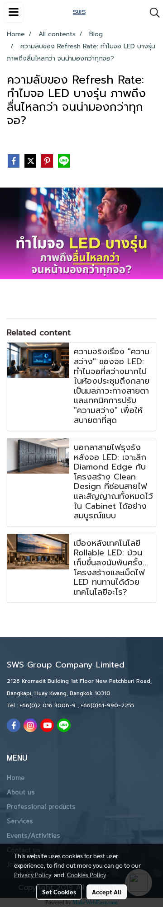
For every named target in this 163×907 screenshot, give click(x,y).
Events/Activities (33, 836)
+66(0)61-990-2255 (107, 705)
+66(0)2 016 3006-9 (48, 705)
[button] (152, 13)
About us (21, 793)
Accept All (106, 892)
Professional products (41, 807)
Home (15, 778)
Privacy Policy (32, 874)
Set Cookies (59, 892)
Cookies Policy (86, 874)
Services (20, 822)
